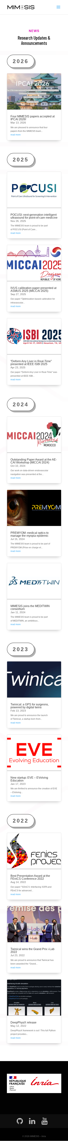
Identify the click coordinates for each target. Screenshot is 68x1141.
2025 (21, 160)
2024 (21, 404)
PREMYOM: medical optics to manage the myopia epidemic (30, 534)
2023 (21, 649)
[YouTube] (44, 1121)
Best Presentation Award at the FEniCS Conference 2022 (30, 877)
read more (16, 134)
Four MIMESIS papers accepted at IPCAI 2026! (33, 118)
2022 (21, 821)
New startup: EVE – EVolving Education (29, 779)
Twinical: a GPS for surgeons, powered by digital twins (30, 706)
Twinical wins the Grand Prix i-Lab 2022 (32, 950)
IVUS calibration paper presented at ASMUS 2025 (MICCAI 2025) (33, 289)
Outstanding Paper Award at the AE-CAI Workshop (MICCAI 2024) (34, 461)
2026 (21, 61)
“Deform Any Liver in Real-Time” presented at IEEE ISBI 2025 (31, 363)
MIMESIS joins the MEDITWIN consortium (30, 607)
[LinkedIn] (32, 1121)
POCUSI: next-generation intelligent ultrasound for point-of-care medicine (34, 216)
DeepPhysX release (23, 1022)
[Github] (19, 1121)
